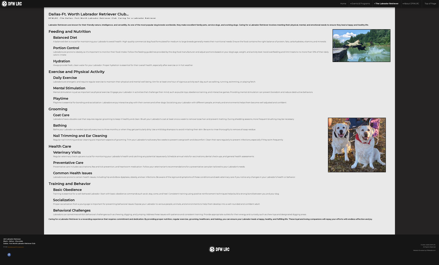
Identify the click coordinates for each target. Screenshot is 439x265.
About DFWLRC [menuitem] (411, 4)
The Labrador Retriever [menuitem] (386, 4)
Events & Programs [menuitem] (361, 4)
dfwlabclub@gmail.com (16, 247)
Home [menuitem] (343, 4)
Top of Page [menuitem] (430, 4)
